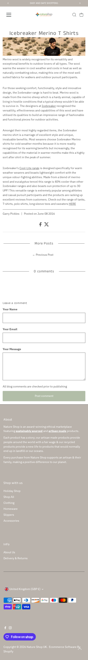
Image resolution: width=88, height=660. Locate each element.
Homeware (10, 509)
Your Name (10, 309)
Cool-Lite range (29, 168)
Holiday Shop (11, 491)
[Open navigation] (13, 15)
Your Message (12, 349)
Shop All (8, 497)
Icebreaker (49, 106)
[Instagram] (10, 628)
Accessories (11, 520)
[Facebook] (5, 628)
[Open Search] (74, 15)
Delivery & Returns (15, 558)
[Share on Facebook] (40, 225)
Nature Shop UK (37, 647)
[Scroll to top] (80, 649)
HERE (72, 204)
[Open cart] (81, 15)
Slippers (8, 515)
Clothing (8, 503)
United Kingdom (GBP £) (25, 589)
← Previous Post (42, 255)
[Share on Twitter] (46, 225)
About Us (9, 552)
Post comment (44, 396)
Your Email (10, 329)
